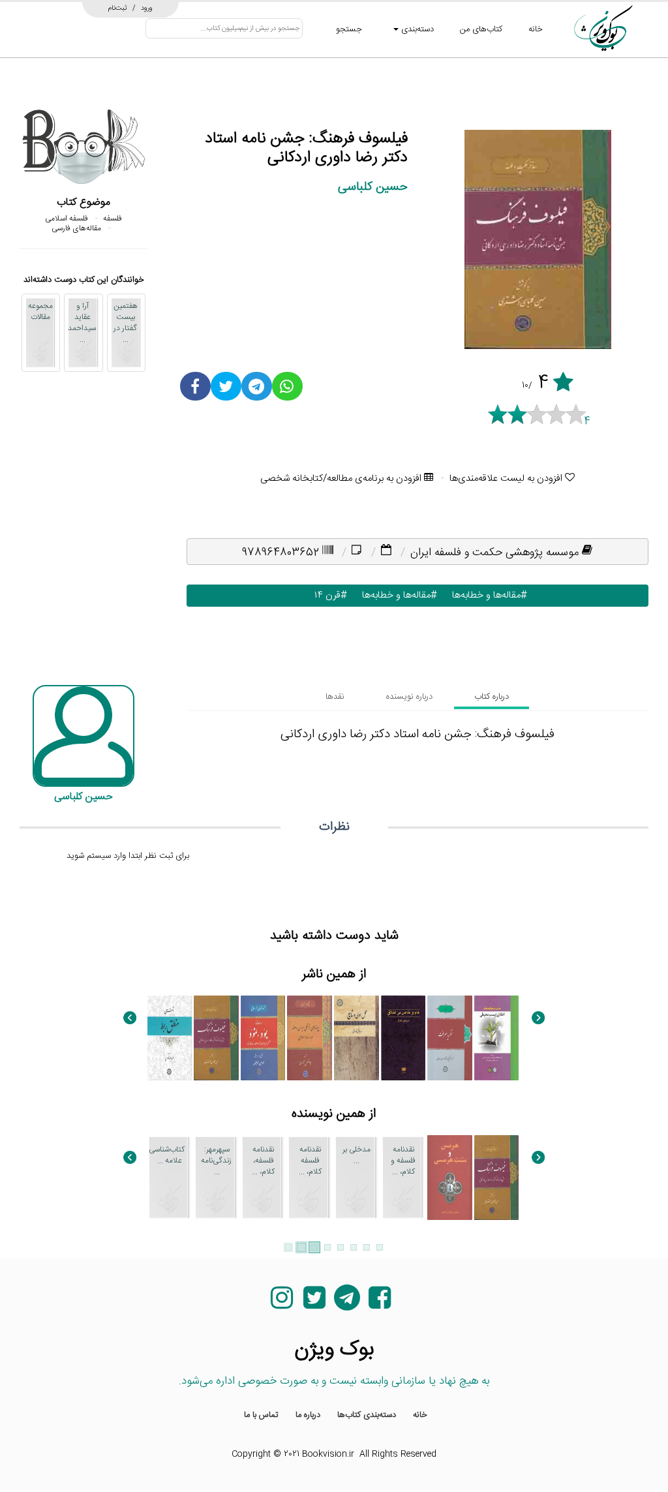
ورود (147, 8)
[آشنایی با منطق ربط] (169, 1038)
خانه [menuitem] (420, 1415)
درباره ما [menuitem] (308, 1415)
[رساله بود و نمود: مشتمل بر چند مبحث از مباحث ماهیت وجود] (263, 1038)
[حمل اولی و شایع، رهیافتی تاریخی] (356, 1038)
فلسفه (112, 218)
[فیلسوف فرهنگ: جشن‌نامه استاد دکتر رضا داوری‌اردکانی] (216, 1038)
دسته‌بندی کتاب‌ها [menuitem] (366, 1415)
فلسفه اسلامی (66, 218)
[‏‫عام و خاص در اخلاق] (403, 1038)
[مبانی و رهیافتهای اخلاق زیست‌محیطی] (496, 1038)
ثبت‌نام (117, 8)
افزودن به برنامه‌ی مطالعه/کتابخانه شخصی (342, 478)
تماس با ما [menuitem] (261, 1415)
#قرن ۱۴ (327, 595)
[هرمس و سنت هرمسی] (449, 1177)
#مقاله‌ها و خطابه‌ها (486, 595)
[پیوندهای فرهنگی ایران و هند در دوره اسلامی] (309, 1038)
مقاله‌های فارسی (76, 228)
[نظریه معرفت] (449, 1038)
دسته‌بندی (416, 29)
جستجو (349, 29)
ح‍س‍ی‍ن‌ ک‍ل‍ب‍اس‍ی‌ (373, 187)
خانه (535, 29)
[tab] (491, 696)
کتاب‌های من (481, 29)
